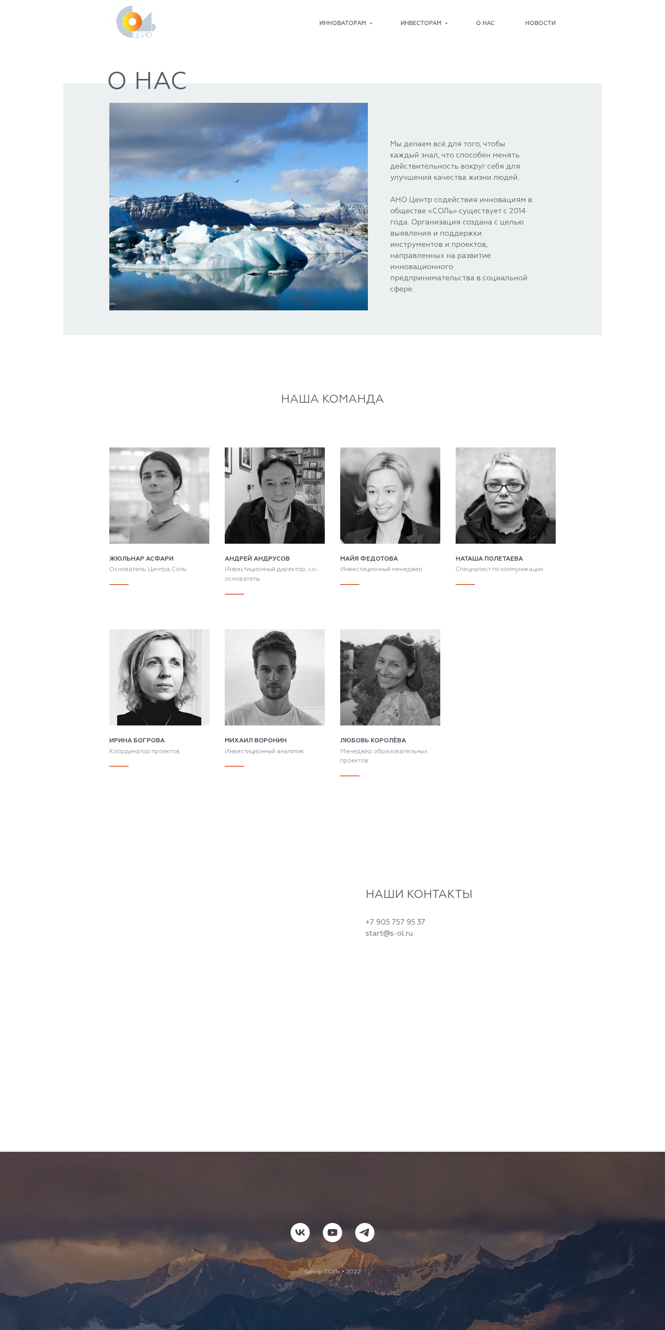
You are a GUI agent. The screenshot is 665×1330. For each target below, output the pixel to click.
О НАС (485, 23)
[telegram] (364, 1232)
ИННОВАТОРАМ (343, 23)
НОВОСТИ (540, 23)
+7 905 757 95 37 (395, 922)
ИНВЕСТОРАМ (422, 23)
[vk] (300, 1232)
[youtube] (332, 1232)
